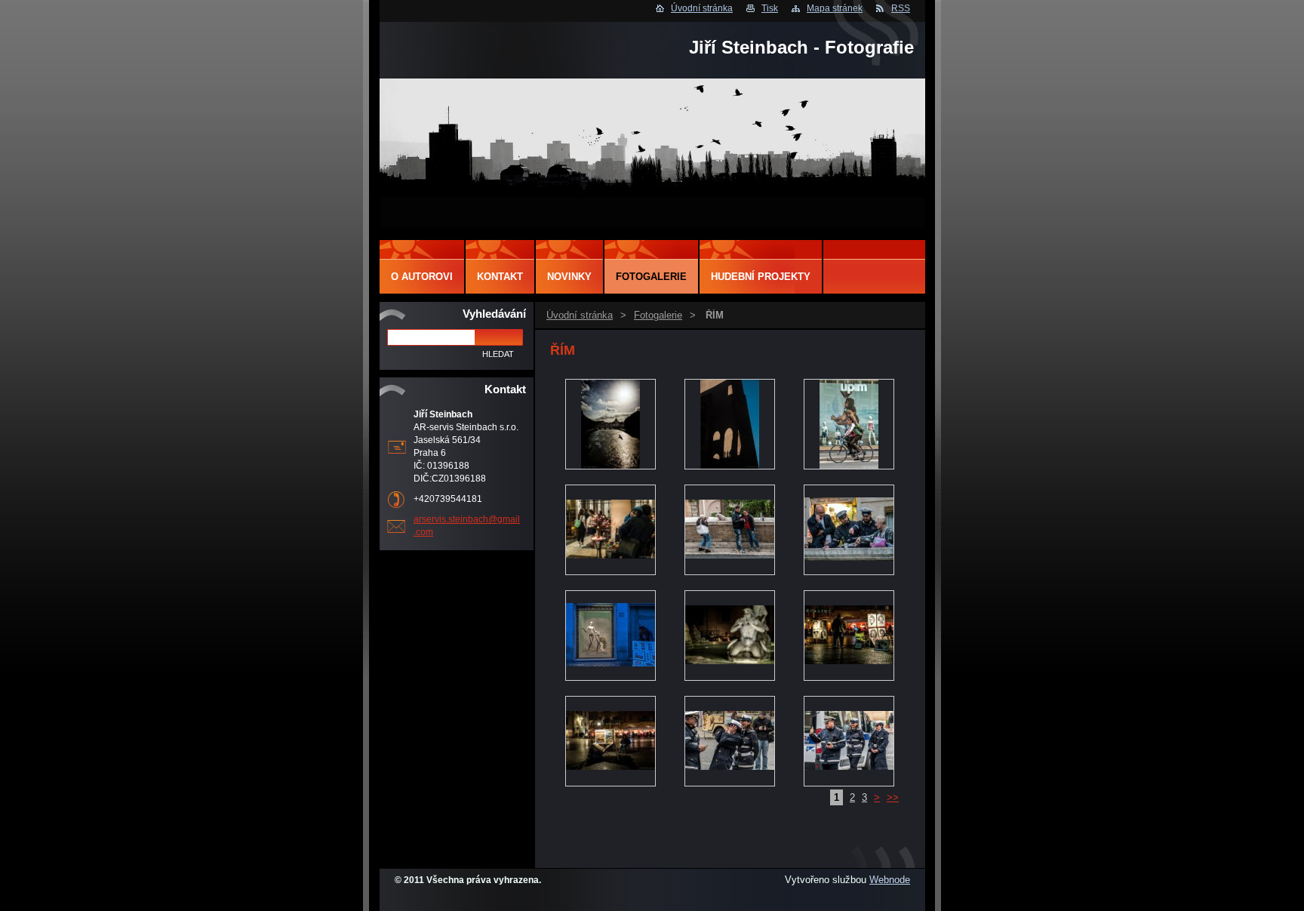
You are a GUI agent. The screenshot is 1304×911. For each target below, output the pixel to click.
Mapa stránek (835, 8)
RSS (900, 8)
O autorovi (422, 276)
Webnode (889, 879)
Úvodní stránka (702, 8)
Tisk (769, 8)
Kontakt (500, 276)
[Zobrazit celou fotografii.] (610, 425)
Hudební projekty (760, 276)
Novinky (569, 276)
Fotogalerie (658, 315)
